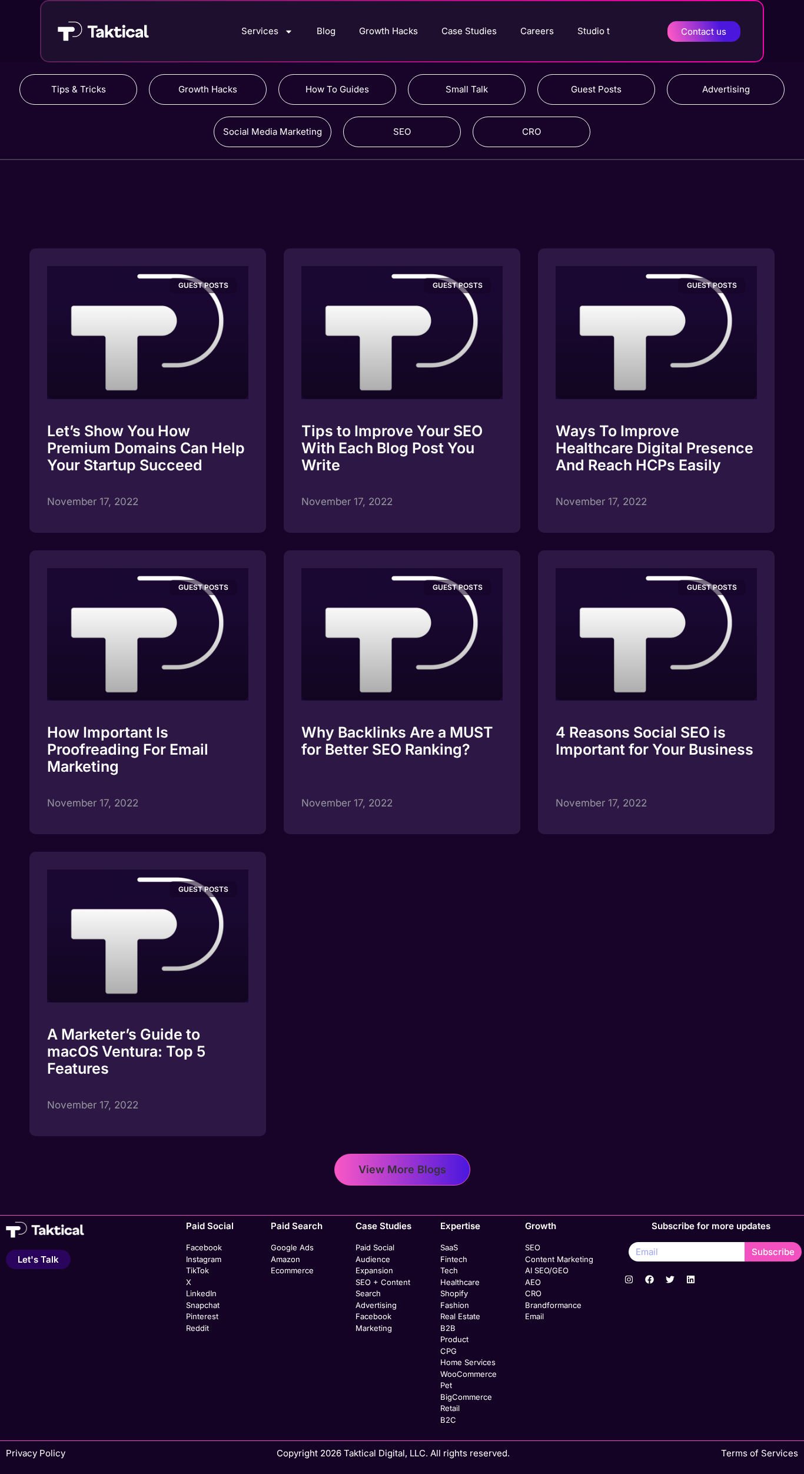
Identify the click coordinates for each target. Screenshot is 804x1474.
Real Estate (460, 1316)
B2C (448, 1420)
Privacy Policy (35, 1453)
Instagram (203, 1259)
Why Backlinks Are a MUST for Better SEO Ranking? (397, 740)
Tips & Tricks (78, 89)
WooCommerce (468, 1374)
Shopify (454, 1293)
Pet (446, 1385)
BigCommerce (466, 1397)
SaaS (449, 1247)
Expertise (460, 1225)
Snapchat (203, 1305)
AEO (533, 1282)
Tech (449, 1270)
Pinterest (202, 1316)
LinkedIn (201, 1293)
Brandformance (553, 1305)
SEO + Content (383, 1282)
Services (259, 30)
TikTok (197, 1270)
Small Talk (467, 89)
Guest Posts (596, 89)
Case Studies (469, 30)
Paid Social (210, 1225)
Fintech (453, 1259)
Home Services (468, 1362)
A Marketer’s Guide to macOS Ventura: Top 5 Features (126, 1051)
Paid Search (297, 1225)
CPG (448, 1351)
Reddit (197, 1328)
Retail (450, 1408)
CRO (531, 131)
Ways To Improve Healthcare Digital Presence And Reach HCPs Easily (654, 448)
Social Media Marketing (272, 131)
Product (454, 1339)
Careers (537, 30)
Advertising (726, 89)
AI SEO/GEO (547, 1270)
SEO (402, 131)
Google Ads (292, 1247)
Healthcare (460, 1282)
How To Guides (337, 89)
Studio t (593, 30)
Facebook (204, 1247)
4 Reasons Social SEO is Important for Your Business (654, 740)
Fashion (454, 1305)
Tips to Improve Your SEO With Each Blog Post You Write (392, 448)
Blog (326, 30)
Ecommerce (292, 1270)
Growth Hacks (388, 30)
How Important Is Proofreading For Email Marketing (127, 749)
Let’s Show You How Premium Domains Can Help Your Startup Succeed (146, 448)
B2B (448, 1328)
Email (534, 1316)
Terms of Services (759, 1453)
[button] (402, 1170)
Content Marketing (559, 1259)
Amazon (285, 1259)
